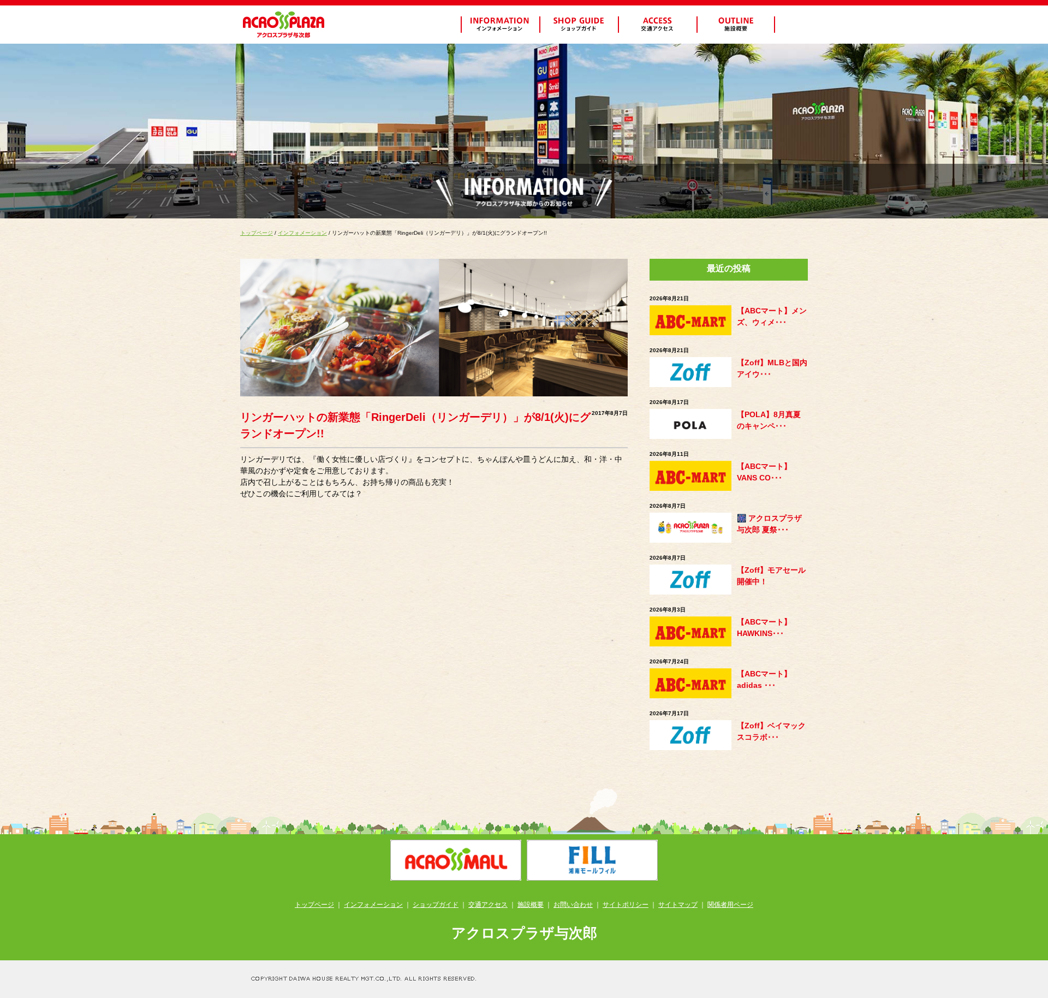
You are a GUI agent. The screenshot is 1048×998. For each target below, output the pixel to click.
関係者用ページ (730, 904)
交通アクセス (488, 904)
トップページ (256, 233)
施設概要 (530, 904)
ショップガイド (435, 904)
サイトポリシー (625, 904)
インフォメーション (302, 233)
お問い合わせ (573, 904)
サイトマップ (678, 904)
